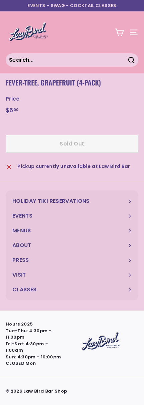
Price (13, 98)
